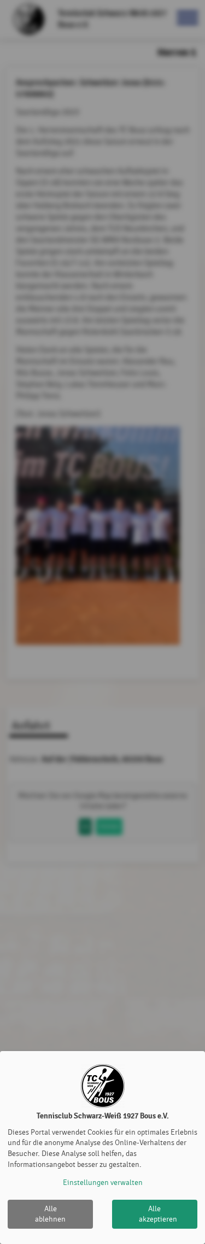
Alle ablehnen (50, 1214)
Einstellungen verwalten (103, 1182)
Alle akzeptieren (158, 1214)
